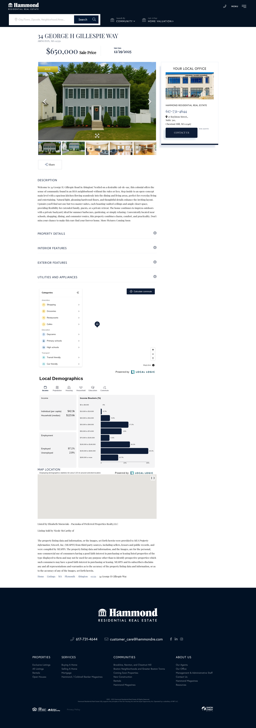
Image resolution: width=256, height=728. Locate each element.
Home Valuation (160, 21)
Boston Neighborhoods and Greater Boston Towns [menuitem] (139, 668)
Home (41, 576)
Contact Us (181, 132)
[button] (86, 19)
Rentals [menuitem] (36, 672)
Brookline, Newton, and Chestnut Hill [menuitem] (132, 664)
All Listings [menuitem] (38, 668)
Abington (83, 576)
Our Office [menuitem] (181, 668)
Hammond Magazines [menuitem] (124, 684)
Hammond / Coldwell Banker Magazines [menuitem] (82, 676)
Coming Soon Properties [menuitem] (125, 672)
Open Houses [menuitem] (39, 676)
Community (124, 21)
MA (60, 576)
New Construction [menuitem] (122, 676)
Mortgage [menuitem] (66, 672)
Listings (51, 576)
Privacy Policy (73, 709)
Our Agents (204, 129)
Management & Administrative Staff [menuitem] (194, 672)
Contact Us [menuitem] (181, 676)
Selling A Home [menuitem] (69, 668)
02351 (93, 576)
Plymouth (70, 576)
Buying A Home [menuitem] (69, 664)
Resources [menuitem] (181, 684)
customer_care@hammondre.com (136, 639)
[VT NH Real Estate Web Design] (207, 709)
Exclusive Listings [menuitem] (41, 664)
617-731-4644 (224, 6)
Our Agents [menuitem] (182, 664)
